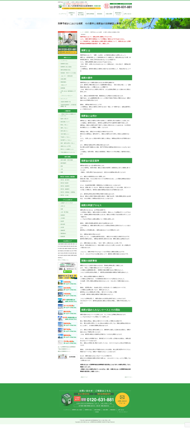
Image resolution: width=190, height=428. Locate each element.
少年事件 (63, 218)
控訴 (62, 166)
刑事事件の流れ (72, 13)
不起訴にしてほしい (66, 137)
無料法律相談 (90, 14)
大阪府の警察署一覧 (66, 101)
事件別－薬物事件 (65, 189)
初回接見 (99, 14)
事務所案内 (63, 82)
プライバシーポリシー (66, 95)
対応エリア (64, 85)
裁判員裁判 (63, 163)
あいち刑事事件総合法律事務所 (67, 347)
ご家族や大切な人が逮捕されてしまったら (68, 114)
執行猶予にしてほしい (66, 140)
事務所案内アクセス (118, 13)
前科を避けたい (64, 131)
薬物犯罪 (63, 230)
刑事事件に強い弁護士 (81, 13)
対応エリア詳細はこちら (63, 260)
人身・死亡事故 (64, 212)
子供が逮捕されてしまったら (68, 152)
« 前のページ (84, 377)
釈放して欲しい (64, 125)
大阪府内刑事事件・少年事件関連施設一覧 (68, 105)
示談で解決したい (65, 134)
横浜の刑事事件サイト (64, 351)
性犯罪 (62, 221)
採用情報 (63, 88)
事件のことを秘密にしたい (67, 149)
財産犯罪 (63, 236)
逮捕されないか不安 (66, 146)
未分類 (62, 227)
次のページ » (128, 377)
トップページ (62, 14)
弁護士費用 (109, 14)
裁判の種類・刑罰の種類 (67, 160)
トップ (81, 32)
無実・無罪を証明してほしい (68, 143)
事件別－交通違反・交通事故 (68, 192)
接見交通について (65, 121)
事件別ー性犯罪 (64, 183)
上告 (62, 169)
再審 (62, 172)
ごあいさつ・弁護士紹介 (67, 76)
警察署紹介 (63, 233)
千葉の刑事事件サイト (64, 349)
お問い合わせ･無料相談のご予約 (68, 91)
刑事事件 (87, 32)
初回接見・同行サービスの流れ (68, 73)
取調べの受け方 (64, 118)
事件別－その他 (64, 195)
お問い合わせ (127, 14)
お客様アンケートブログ (67, 203)
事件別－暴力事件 (65, 180)
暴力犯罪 (63, 224)
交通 (62, 209)
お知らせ (63, 206)
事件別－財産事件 (65, 186)
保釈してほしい (64, 128)
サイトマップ (64, 98)
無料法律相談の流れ (66, 70)
